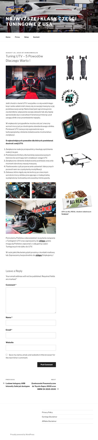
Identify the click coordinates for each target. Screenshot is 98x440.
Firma (17, 37)
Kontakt (36, 37)
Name (9, 317)
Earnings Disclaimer (49, 417)
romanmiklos (31, 53)
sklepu (42, 241)
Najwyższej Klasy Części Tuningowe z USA (41, 21)
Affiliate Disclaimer (49, 421)
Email (9, 330)
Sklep (26, 37)
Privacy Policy (47, 412)
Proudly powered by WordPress (22, 434)
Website (10, 342)
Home (8, 37)
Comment (11, 285)
